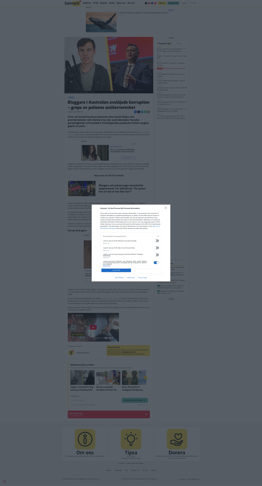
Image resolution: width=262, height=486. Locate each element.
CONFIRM (116, 270)
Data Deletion (119, 277)
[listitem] (131, 236)
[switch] (156, 240)
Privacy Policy (142, 277)
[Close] (166, 208)
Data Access (131, 277)
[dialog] (131, 243)
